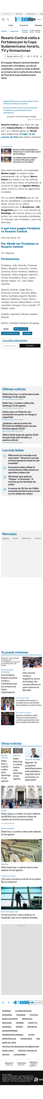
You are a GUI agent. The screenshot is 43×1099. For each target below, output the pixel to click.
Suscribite (30, 345)
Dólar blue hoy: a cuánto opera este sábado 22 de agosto (19, 869)
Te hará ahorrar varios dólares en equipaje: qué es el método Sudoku (19, 916)
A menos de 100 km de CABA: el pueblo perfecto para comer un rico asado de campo (24, 491)
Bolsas (15, 538)
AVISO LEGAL (8, 1051)
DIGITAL (9, 1064)
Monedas (5, 538)
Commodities (26, 538)
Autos (31, 1035)
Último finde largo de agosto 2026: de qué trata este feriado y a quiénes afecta (20, 437)
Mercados (19, 14)
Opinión (20, 1023)
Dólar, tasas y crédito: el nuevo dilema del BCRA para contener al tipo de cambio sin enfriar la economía (20, 816)
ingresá (39, 19)
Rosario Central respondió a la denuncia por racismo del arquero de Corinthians (27, 151)
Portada (6, 1011)
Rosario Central (25, 31)
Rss (38, 1039)
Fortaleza (27, 333)
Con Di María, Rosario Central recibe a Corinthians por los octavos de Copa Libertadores (9, 684)
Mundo (19, 1027)
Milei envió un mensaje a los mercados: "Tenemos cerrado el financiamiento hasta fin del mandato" (23, 459)
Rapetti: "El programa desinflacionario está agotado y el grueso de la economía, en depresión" (33, 771)
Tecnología (26, 1039)
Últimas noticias (23, 1011)
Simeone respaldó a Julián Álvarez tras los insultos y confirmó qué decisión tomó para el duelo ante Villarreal (27, 718)
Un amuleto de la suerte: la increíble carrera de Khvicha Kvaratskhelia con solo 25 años (28, 702)
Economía (24, 25)
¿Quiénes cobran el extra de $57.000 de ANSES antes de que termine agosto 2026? (19, 426)
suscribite (32, 19)
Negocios (7, 1023)
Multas (5, 1055)
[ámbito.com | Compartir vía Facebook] (28, 56)
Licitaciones (20, 1055)
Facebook (8, 1003)
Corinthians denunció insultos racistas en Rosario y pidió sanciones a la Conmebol (25, 160)
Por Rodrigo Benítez (8, 823)
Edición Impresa (10, 1031)
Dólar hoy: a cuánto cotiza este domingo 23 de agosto (18, 404)
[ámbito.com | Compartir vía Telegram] (37, 56)
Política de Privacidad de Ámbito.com (20, 1047)
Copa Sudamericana (10, 333)
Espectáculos (9, 1039)
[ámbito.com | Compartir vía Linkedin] (34, 56)
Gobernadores (31, 14)
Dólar (11, 25)
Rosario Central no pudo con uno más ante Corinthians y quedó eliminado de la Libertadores (20, 110)
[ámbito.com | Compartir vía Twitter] (31, 56)
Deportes (14, 31)
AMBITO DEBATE (33, 1064)
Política (34, 1015)
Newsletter (36, 1002)
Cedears (38, 538)
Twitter (3, 1002)
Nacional (7, 1027)
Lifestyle (32, 1023)
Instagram (14, 1003)
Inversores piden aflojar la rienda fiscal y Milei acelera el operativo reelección (23, 470)
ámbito (4, 31)
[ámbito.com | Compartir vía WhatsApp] (25, 56)
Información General (13, 1035)
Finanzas (38, 25)
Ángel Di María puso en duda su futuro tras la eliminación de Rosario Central (20, 102)
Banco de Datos (10, 1019)
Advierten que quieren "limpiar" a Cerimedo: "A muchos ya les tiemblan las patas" (22, 480)
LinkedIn (20, 1003)
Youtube (26, 1002)
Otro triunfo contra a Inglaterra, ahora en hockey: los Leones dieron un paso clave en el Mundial (32, 682)
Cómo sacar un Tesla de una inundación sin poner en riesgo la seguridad (19, 414)
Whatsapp (32, 1003)
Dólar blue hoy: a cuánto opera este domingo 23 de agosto (20, 395)
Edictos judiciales (27, 1051)
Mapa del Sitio (9, 1043)
